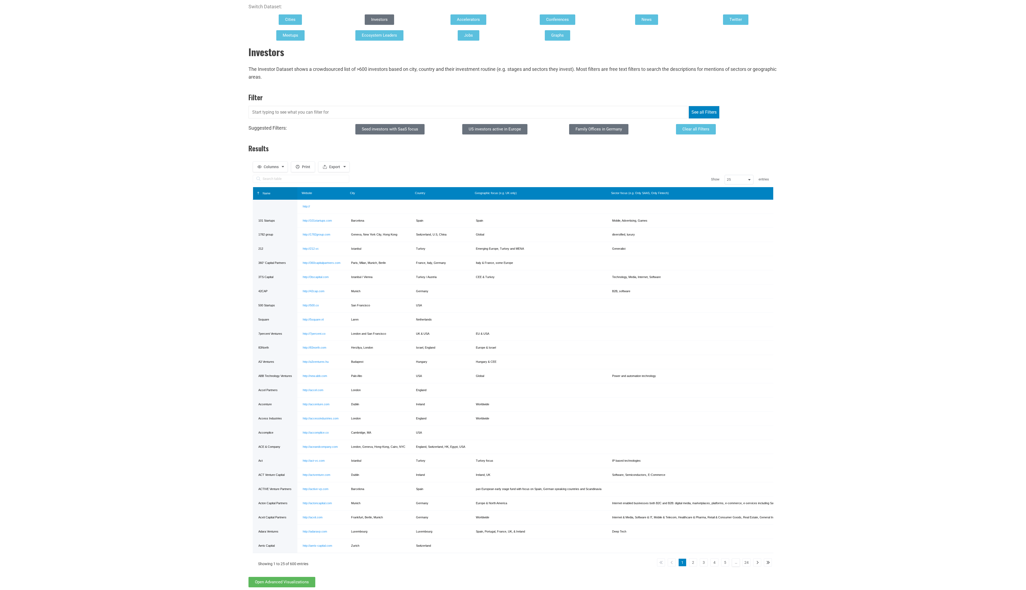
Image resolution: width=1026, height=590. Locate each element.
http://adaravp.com (315, 531)
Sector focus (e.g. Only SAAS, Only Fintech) (640, 193)
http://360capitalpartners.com (321, 262)
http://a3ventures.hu (316, 361)
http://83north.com (314, 347)
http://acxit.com (312, 517)
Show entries (740, 179)
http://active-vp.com (315, 489)
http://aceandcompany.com (320, 446)
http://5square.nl (313, 319)
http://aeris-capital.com (317, 545)
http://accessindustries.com (321, 418)
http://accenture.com (316, 404)
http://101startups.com (317, 220)
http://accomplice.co (316, 432)
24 (746, 562)
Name (266, 193)
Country (420, 193)
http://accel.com (313, 390)
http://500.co (311, 305)
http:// (306, 206)
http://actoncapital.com (317, 503)
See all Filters (704, 112)
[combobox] (739, 179)
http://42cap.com (313, 291)
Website (307, 193)
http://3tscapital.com (316, 277)
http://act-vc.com (314, 460)
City (352, 193)
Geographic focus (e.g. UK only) (496, 193)
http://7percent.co (314, 333)
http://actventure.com (316, 474)
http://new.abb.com (315, 375)
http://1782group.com (316, 234)
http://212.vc (311, 248)
